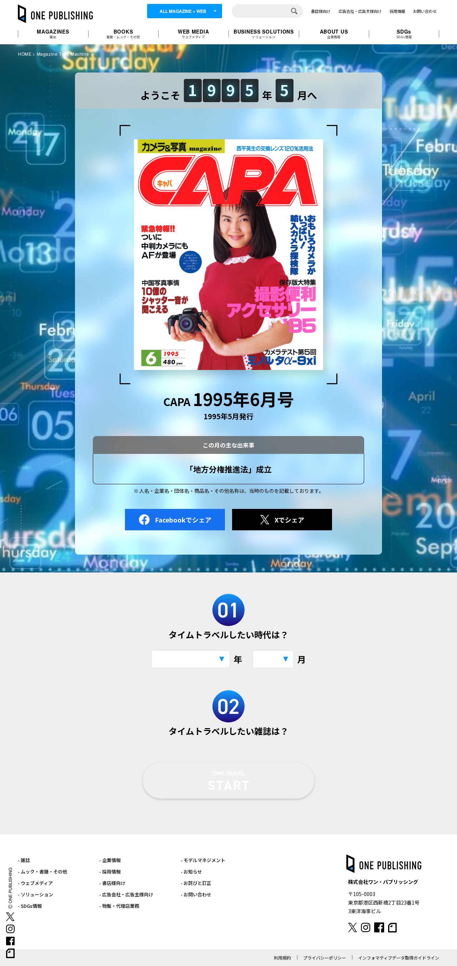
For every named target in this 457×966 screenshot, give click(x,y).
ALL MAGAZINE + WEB (183, 11)
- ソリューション (35, 894)
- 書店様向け (112, 883)
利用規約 (282, 958)
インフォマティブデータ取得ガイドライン (398, 958)
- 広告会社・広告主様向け (126, 894)
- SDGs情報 (30, 905)
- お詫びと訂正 (196, 883)
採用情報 (397, 11)
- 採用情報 (110, 871)
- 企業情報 (110, 860)
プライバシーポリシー (324, 958)
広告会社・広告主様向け (360, 11)
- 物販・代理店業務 (119, 905)
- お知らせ (191, 871)
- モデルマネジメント (203, 860)
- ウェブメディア (35, 883)
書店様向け (321, 11)
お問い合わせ (425, 11)
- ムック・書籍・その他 (42, 871)
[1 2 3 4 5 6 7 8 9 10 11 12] (273, 659)
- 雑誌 (24, 860)
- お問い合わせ (196, 894)
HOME (24, 54)
